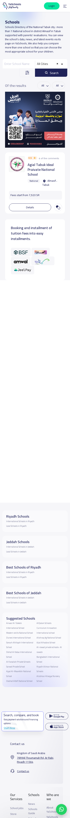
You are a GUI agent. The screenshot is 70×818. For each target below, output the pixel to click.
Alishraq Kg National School (49, 638)
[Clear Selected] (57, 64)
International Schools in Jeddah (20, 547)
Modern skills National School (19, 633)
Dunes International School (18, 638)
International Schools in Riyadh (20, 521)
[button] (65, 6)
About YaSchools (52, 810)
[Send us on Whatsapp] (61, 809)
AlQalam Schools (44, 623)
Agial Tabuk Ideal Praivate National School (41, 169)
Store (13, 814)
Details (30, 207)
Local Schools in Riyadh (16, 526)
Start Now (9, 727)
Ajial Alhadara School (46, 642)
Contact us (23, 771)
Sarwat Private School (15, 667)
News (31, 804)
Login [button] (52, 5)
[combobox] (50, 64)
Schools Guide (32, 811)
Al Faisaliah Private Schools (18, 662)
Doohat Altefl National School (19, 681)
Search (54, 73)
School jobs (17, 808)
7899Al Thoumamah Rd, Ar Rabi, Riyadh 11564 (35, 760)
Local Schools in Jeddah (16, 552)
